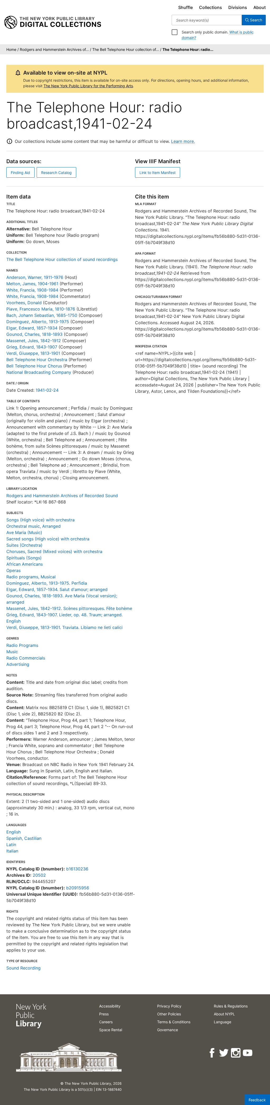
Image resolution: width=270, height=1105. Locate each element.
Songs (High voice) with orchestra (40, 519)
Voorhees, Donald (24, 302)
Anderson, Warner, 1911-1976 (34, 277)
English (13, 832)
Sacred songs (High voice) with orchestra (47, 538)
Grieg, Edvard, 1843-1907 (31, 347)
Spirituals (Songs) (24, 557)
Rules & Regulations (231, 1006)
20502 (39, 875)
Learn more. (183, 141)
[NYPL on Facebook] (212, 1053)
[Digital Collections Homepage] (52, 22)
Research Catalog (56, 172)
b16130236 (77, 868)
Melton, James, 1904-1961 (32, 283)
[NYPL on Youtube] (248, 1053)
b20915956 (77, 887)
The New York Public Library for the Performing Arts (88, 86)
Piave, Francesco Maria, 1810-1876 (40, 309)
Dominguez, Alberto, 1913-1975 (37, 321)
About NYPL (224, 1014)
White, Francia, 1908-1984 (32, 290)
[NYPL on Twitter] (224, 1053)
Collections (210, 7)
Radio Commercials (25, 658)
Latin (11, 844)
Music (12, 651)
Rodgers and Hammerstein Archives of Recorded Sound (62, 495)
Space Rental (110, 1030)
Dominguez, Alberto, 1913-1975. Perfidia (46, 583)
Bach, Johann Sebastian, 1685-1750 (41, 315)
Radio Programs (22, 645)
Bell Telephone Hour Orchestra (36, 359)
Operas (13, 570)
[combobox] (207, 20)
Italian (12, 851)
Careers (106, 1022)
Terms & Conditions (173, 1022)
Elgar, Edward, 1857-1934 (31, 328)
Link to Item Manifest (157, 172)
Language (222, 1022)
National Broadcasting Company (38, 372)
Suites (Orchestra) (24, 545)
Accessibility (109, 1006)
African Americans (24, 564)
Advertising (17, 664)
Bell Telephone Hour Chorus (34, 366)
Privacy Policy (169, 1006)
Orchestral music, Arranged (33, 526)
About (259, 7)
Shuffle (185, 7)
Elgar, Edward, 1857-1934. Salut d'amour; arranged (57, 589)
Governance (167, 1030)
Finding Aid (20, 172)
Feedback (257, 1100)
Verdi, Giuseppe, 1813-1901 (33, 353)
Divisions (237, 7)
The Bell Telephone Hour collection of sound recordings (62, 259)
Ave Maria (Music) (24, 532)
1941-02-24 (47, 390)
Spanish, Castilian (23, 838)
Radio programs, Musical (31, 576)
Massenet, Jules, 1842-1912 (33, 340)
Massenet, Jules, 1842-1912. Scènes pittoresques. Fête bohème (69, 608)
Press (104, 1014)
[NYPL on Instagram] (236, 1053)
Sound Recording (23, 968)
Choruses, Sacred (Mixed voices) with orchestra (54, 551)
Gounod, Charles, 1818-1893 (34, 334)
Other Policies (169, 1014)
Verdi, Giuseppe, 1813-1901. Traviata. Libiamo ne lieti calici (64, 627)
